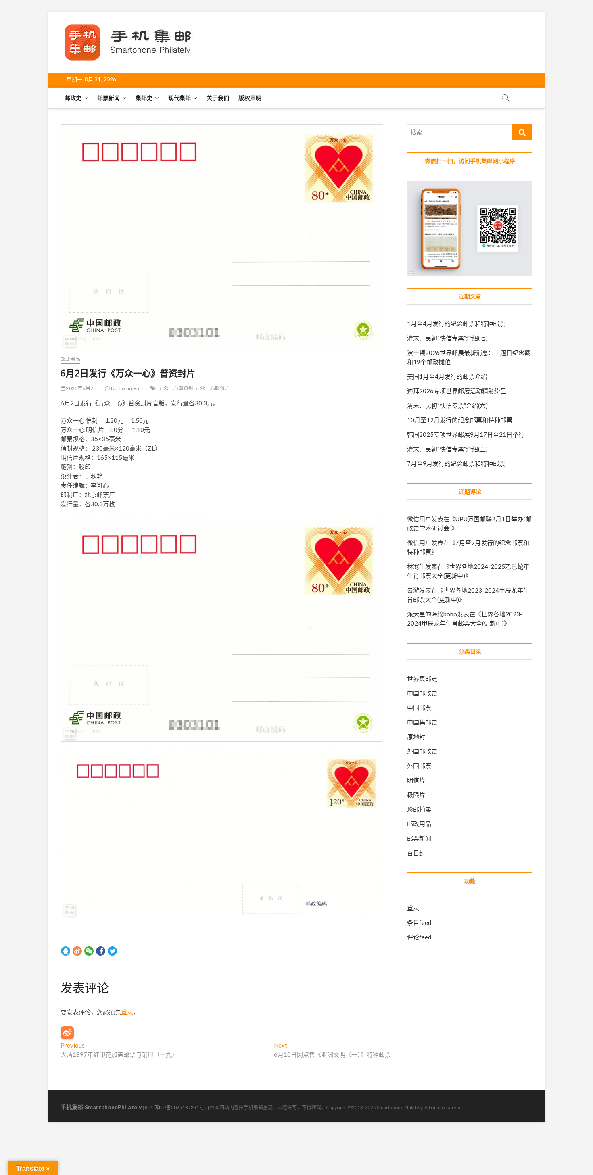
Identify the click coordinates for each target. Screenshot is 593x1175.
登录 (127, 1012)
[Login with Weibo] (67, 1032)
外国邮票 (419, 765)
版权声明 (249, 97)
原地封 (416, 736)
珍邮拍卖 (419, 809)
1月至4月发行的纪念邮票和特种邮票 (456, 323)
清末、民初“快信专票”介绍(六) (447, 405)
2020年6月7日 (81, 388)
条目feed (419, 922)
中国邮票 (419, 707)
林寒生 (416, 566)
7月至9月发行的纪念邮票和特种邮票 (456, 463)
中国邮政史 (422, 693)
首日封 (416, 852)
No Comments (127, 388)
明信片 (416, 780)
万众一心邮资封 (176, 388)
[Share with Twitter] (112, 951)
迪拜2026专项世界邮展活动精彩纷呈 (456, 390)
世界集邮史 (422, 678)
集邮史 (144, 97)
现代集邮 (179, 97)
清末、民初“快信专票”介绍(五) (447, 449)
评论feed (419, 937)
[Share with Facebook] (100, 951)
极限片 (416, 794)
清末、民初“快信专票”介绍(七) (447, 338)
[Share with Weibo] (77, 951)
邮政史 (73, 97)
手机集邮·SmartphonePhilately (101, 1107)
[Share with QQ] (65, 951)
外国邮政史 (422, 751)
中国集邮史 (422, 722)
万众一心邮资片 (212, 388)
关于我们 (218, 97)
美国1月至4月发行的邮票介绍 (447, 376)
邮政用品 (70, 359)
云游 (413, 590)
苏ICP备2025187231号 (179, 1107)
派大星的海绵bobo (432, 614)
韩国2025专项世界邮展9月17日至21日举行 (465, 434)
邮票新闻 (108, 97)
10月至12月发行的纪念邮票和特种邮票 (459, 420)
